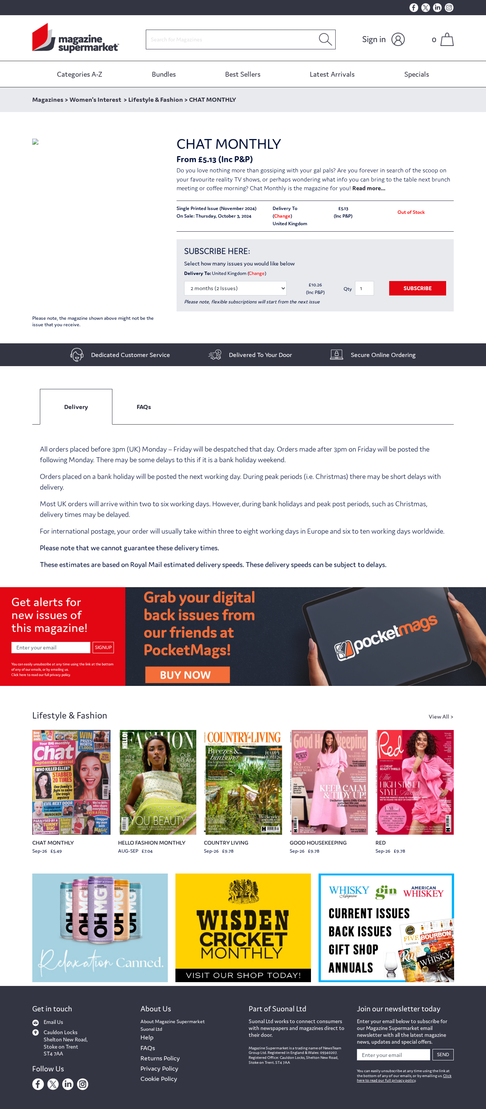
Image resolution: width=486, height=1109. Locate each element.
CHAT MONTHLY (53, 842)
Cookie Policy (158, 1078)
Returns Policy (160, 1058)
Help (146, 1037)
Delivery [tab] (76, 407)
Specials (416, 74)
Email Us (53, 1022)
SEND (443, 1054)
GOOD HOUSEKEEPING (318, 842)
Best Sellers (242, 74)
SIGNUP (103, 647)
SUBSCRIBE (418, 288)
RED (381, 842)
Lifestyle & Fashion (69, 715)
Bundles (164, 74)
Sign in (374, 39)
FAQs (147, 1048)
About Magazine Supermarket (172, 1021)
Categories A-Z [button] (79, 74)
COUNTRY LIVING (226, 842)
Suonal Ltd (151, 1029)
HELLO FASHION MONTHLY (151, 842)
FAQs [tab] (144, 407)
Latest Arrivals (332, 74)
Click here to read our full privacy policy (40, 675)
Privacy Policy (159, 1068)
